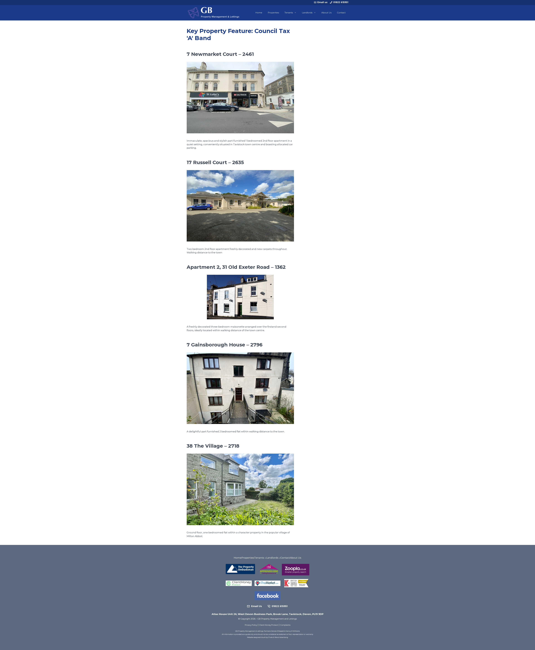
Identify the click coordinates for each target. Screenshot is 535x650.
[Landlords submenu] (279, 558)
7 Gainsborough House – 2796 (224, 345)
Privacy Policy (251, 625)
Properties (273, 12)
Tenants (288, 12)
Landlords (307, 12)
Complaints (285, 625)
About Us (326, 12)
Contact (341, 12)
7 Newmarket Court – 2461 (220, 54)
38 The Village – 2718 (213, 446)
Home (258, 12)
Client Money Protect (268, 625)
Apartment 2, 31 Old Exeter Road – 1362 (236, 267)
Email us (322, 2)
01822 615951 (340, 2)
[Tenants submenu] (265, 558)
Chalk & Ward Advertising (278, 637)
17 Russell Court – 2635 (215, 162)
